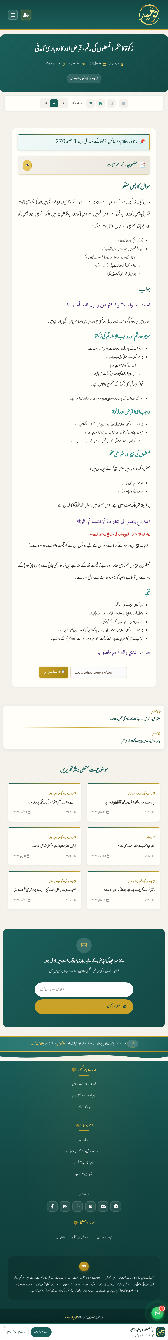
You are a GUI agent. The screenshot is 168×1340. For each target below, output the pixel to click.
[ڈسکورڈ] (103, 1206)
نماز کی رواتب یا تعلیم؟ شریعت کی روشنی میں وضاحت (52, 802)
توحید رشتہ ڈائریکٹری (84, 1107)
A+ (45, 104)
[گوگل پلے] (65, 1206)
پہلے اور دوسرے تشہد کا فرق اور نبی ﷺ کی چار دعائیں (130, 802)
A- (63, 104)
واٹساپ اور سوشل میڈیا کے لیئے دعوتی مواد (84, 1151)
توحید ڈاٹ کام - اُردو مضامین (84, 1084)
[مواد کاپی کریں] (90, 103)
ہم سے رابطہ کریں (105, 1237)
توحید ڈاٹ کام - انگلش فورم (84, 1096)
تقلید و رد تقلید (150, 838)
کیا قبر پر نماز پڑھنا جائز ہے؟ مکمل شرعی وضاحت (54, 846)
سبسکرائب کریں (114, 1007)
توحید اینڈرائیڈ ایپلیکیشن (84, 1163)
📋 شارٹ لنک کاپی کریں (53, 672)
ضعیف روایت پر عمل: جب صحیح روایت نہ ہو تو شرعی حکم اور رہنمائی (45, 890)
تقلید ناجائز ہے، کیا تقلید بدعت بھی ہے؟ (136, 846)
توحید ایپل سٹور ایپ (84, 1174)
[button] (157, 1310)
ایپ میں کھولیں (41, 1332)
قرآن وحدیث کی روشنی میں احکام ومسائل (84, 78)
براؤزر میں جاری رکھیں (16, 1332)
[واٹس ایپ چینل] (77, 1206)
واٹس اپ (60, 1044)
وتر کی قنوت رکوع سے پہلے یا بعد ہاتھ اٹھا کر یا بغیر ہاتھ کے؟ (129, 890)
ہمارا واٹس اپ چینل (81, 1237)
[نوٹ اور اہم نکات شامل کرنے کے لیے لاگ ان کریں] (123, 103)
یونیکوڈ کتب (84, 1140)
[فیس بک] (52, 1206)
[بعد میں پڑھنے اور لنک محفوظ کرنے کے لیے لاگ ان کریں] (111, 103)
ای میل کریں (37, 1044)
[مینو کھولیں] (13, 15)
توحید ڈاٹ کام (71, 1318)
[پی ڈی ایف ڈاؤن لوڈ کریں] (100, 103)
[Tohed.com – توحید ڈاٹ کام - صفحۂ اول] (148, 14)
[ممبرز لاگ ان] (26, 15)
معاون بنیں (60, 1237)
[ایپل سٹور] (90, 1206)
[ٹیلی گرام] (115, 1206)
